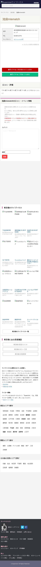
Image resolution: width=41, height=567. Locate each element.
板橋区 (5, 419)
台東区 (35, 411)
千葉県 (19, 463)
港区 (28, 419)
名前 (3, 152)
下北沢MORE (6, 230)
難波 (22, 446)
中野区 (18, 411)
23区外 (34, 423)
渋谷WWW (5, 319)
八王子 (26, 432)
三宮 (31, 446)
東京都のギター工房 (20, 349)
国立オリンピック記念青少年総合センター (32, 261)
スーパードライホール (32, 320)
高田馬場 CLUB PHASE (20, 231)
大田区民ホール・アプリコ (8, 290)
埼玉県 (14, 463)
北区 (22, 411)
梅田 (4, 446)
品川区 (5, 415)
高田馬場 (27, 428)
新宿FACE (18, 319)
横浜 (24, 463)
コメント (5, 127)
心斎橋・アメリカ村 (13, 446)
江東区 (18, 419)
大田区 (16, 415)
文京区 (22, 415)
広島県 (5, 467)
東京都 (12, 12)
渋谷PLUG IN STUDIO (32, 231)
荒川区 (11, 423)
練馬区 (5, 423)
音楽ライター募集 (8, 400)
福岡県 (11, 467)
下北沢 (12, 428)
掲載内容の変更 (7, 386)
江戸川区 (11, 419)
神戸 (27, 446)
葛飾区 (16, 423)
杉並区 (34, 415)
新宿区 (28, 415)
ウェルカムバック (20, 260)
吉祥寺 (21, 432)
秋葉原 (9, 432)
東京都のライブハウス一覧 (20, 331)
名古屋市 (30, 463)
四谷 (21, 428)
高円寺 (15, 432)
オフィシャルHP (18, 39)
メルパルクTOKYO (32, 290)
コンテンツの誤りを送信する (31, 44)
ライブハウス (5, 12)
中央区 (12, 411)
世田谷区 (5, 411)
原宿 (17, 428)
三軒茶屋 (5, 428)
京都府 (5, 450)
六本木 (34, 428)
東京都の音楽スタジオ (20, 344)
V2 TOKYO (5, 260)
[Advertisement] (20, 182)
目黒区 (34, 419)
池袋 (4, 432)
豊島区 (22, 423)
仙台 (8, 463)
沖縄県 (16, 467)
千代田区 (28, 411)
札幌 (4, 463)
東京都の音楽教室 (20, 354)
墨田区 (11, 415)
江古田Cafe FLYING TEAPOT (20, 290)
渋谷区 (23, 419)
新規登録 (36, 3)
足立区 (28, 423)
